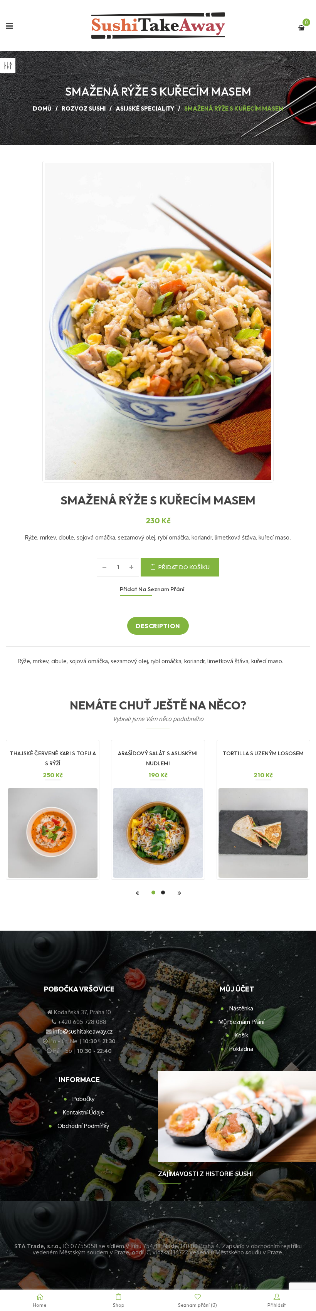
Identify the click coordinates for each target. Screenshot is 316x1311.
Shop (118, 1305)
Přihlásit (276, 1305)
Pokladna (241, 1048)
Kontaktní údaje (83, 1112)
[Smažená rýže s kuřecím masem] (158, 321)
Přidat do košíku (184, 567)
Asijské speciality (145, 108)
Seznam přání (197, 1305)
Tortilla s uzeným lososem (263, 753)
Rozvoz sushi (84, 108)
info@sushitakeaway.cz (83, 1031)
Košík (241, 1035)
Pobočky (83, 1099)
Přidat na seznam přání (152, 589)
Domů (42, 108)
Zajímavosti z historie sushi (205, 1174)
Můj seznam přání (241, 1021)
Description (158, 626)
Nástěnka (241, 1008)
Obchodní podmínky (83, 1125)
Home (40, 1305)
